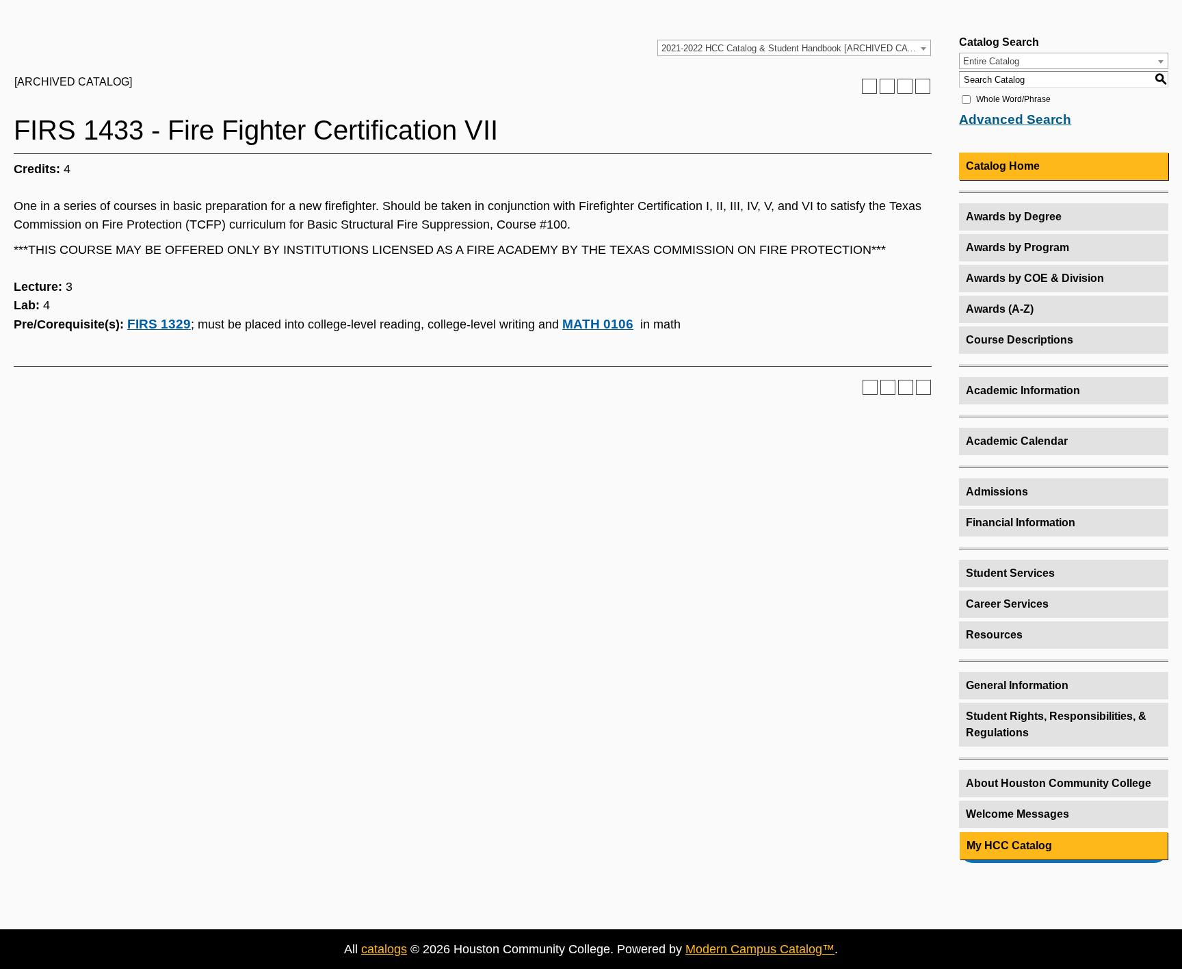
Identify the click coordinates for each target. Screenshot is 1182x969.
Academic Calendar (1017, 441)
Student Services (1010, 573)
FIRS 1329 (159, 324)
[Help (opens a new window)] (922, 86)
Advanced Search (1015, 119)
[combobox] (794, 48)
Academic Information (1023, 390)
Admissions (997, 492)
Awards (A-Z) (1000, 309)
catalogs (384, 949)
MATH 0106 (597, 324)
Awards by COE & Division (1035, 278)
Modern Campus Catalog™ (760, 949)
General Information (1017, 685)
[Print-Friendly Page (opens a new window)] (904, 86)
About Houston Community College (1058, 783)
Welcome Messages (1017, 814)
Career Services (1007, 604)
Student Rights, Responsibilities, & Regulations (1056, 724)
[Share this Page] (887, 86)
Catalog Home (1003, 166)
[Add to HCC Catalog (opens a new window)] (869, 86)
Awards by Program (1017, 247)
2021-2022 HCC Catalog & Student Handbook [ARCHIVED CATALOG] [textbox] (795, 48)
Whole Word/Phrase (1013, 99)
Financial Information (1020, 522)
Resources (994, 635)
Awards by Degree (1014, 216)
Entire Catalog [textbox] (991, 61)
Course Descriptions (1019, 340)
